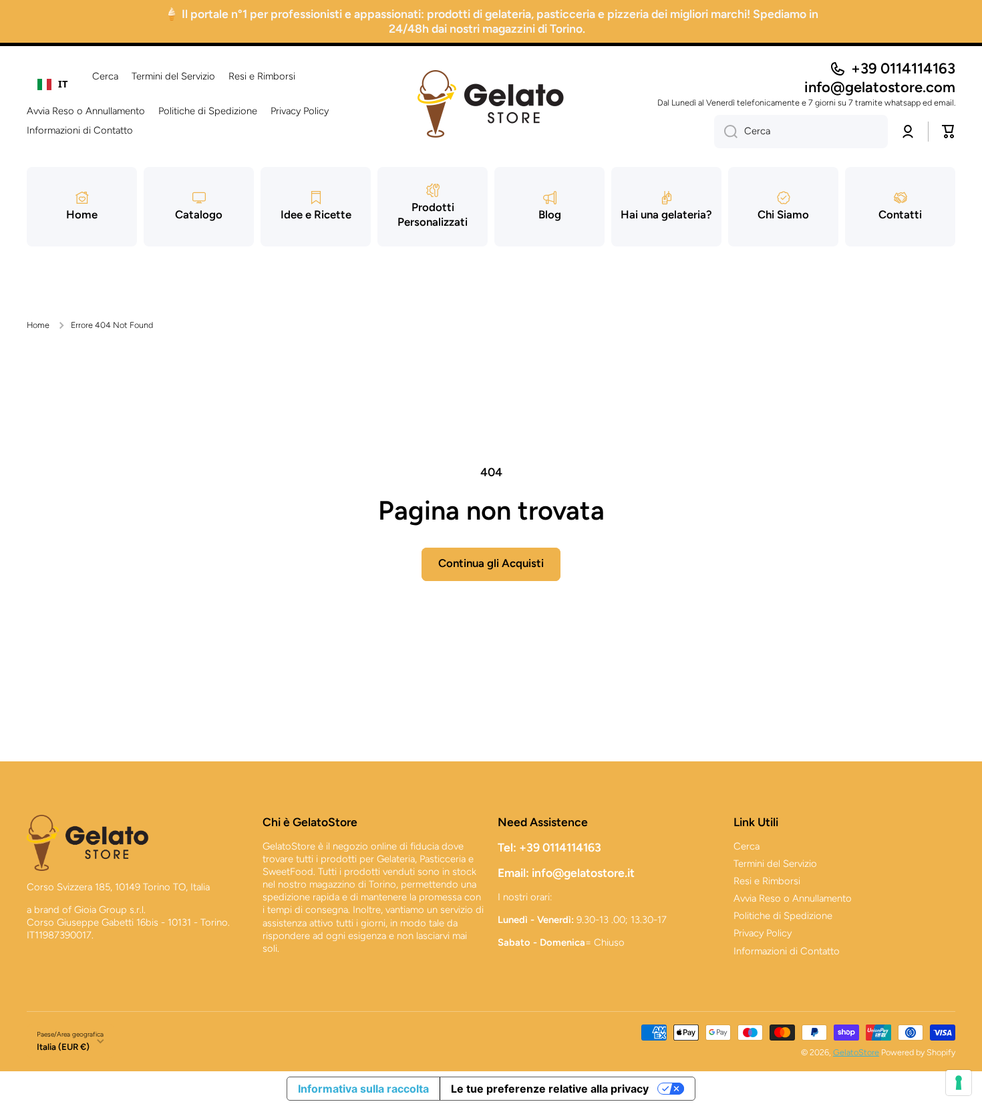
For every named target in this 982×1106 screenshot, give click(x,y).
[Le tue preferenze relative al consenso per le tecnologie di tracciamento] (958, 1082)
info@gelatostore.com (879, 87)
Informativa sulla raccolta (363, 1088)
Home (38, 325)
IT (63, 83)
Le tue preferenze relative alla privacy (550, 1088)
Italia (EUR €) (63, 1046)
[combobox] (53, 84)
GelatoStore (856, 1052)
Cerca (746, 846)
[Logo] (491, 104)
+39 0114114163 (903, 68)
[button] (948, 131)
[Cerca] (726, 131)
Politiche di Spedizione (782, 916)
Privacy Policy (762, 933)
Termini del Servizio (775, 864)
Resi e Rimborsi (766, 881)
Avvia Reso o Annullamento (792, 898)
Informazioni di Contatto (786, 951)
